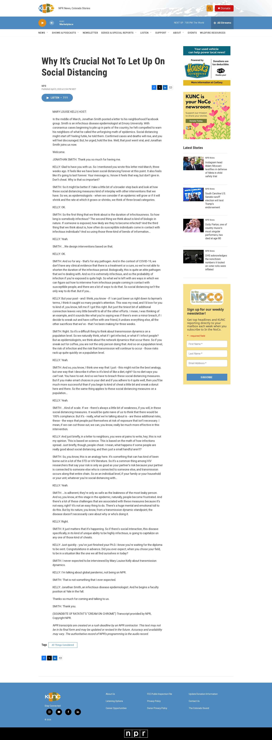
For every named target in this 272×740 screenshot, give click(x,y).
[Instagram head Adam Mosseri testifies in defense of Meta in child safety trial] (193, 163)
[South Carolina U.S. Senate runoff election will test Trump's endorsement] (193, 194)
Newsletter (90, 33)
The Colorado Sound (199, 708)
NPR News (210, 158)
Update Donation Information (203, 694)
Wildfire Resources (213, 33)
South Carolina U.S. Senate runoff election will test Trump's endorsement (215, 200)
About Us (110, 694)
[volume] (51, 22)
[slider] (56, 22)
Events (192, 33)
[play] (42, 23)
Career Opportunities (116, 708)
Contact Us (194, 701)
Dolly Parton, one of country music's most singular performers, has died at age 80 (216, 231)
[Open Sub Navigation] (47, 33)
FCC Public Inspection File (159, 694)
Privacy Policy (154, 701)
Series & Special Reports (117, 33)
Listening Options (114, 701)
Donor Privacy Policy (157, 708)
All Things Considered (63, 645)
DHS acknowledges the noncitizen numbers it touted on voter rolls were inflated (216, 262)
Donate (225, 8)
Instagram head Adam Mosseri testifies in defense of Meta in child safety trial (216, 169)
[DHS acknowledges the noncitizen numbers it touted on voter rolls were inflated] (193, 256)
